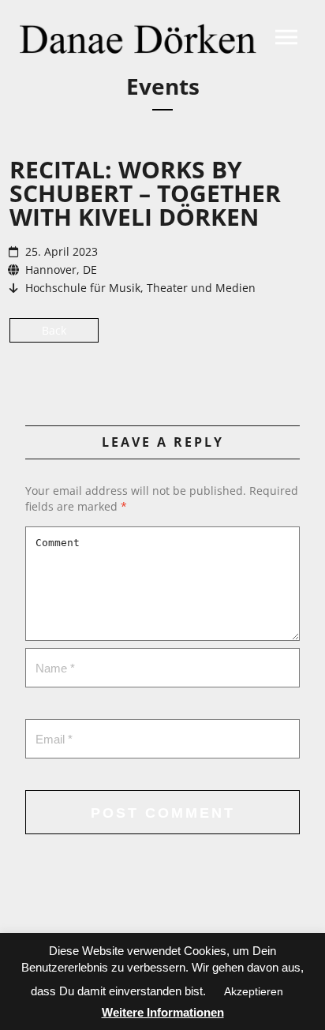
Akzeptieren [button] (253, 991)
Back (54, 330)
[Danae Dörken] (138, 39)
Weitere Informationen (163, 1012)
